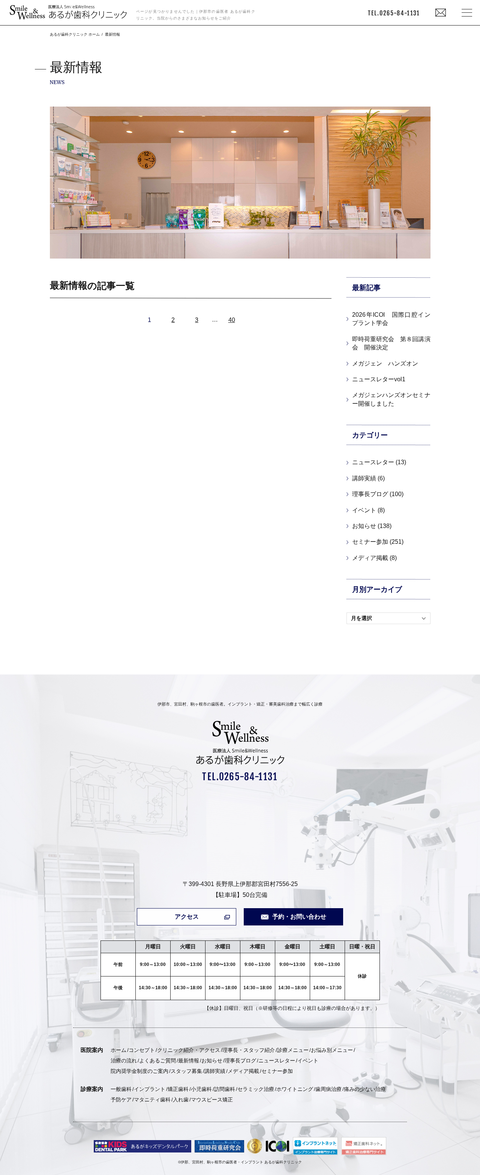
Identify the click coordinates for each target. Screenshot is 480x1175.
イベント (307, 1061)
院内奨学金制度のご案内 (139, 1071)
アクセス (187, 916)
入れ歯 (181, 1100)
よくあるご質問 (157, 1061)
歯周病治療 (328, 1089)
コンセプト (142, 1050)
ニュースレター (276, 1061)
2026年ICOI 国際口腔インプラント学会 (391, 318)
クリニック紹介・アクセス (188, 1050)
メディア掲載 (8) (374, 558)
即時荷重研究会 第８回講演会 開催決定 (391, 343)
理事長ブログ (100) (378, 494)
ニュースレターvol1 (378, 379)
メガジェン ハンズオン (385, 363)
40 (231, 320)
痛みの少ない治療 (365, 1089)
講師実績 (214, 1071)
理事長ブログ (240, 1061)
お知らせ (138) (372, 526)
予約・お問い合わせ (299, 916)
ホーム (118, 1050)
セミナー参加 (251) (378, 542)
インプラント (149, 1089)
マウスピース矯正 (212, 1100)
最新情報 (188, 1061)
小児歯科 (201, 1089)
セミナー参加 (277, 1071)
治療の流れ (124, 1061)
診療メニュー (293, 1050)
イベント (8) (368, 510)
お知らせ (211, 1061)
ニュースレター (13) (379, 462)
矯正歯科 (178, 1089)
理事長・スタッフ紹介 (248, 1050)
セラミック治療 (255, 1089)
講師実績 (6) (368, 478)
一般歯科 (121, 1089)
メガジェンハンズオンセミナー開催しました (391, 399)
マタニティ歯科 (152, 1100)
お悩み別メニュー (332, 1050)
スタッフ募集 (186, 1071)
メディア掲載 (243, 1071)
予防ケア (121, 1100)
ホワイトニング (294, 1089)
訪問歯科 (224, 1089)
